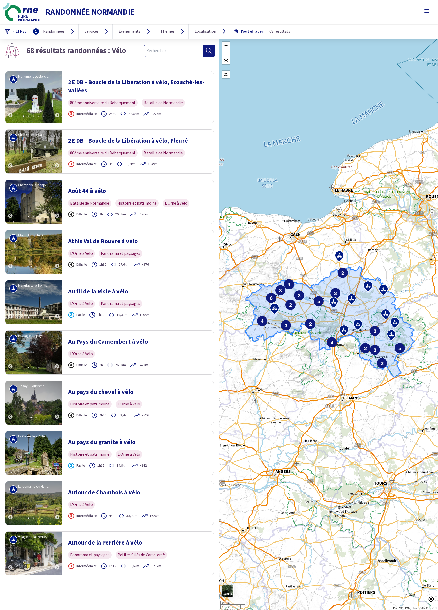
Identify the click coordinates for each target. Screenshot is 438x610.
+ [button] (226, 45)
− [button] (226, 53)
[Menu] (427, 11)
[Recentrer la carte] (226, 74)
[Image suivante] (57, 97)
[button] (226, 60)
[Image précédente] (10, 97)
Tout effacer (251, 31)
